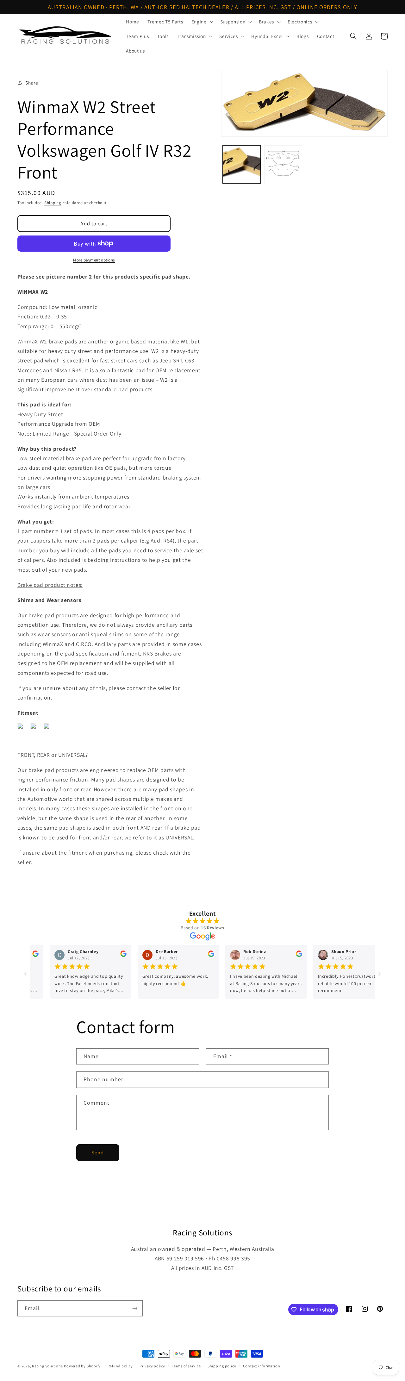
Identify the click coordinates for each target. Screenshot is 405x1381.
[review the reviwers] (107, 955)
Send (97, 1152)
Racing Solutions (47, 1366)
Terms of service (186, 1366)
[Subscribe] (134, 1308)
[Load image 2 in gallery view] (283, 164)
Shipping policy (222, 1366)
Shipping (52, 202)
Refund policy (120, 1366)
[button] (201, 21)
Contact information (261, 1366)
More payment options (94, 260)
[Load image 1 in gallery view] (242, 164)
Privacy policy (152, 1366)
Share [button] (31, 82)
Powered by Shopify (82, 1366)
